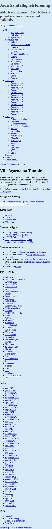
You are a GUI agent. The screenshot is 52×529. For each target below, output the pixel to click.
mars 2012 (9, 472)
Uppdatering (10, 220)
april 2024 (9, 412)
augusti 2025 (10, 400)
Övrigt (13, 152)
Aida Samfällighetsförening (25, 5)
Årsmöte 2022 (17, 90)
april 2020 (9, 445)
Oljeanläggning (17, 138)
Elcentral (14, 52)
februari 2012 (11, 474)
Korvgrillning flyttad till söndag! (19, 232)
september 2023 (12, 419)
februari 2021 (11, 434)
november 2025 (12, 393)
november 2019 (12, 450)
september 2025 (12, 398)
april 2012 (9, 469)
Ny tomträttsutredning (10, 202)
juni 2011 (9, 493)
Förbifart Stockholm (19, 54)
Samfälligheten (11, 40)
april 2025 (9, 402)
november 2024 (12, 407)
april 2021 (9, 431)
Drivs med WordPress (23, 528)
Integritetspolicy (17, 32)
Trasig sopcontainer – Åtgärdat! (18, 239)
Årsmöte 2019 (17, 97)
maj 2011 (9, 496)
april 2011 (9, 498)
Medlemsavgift (17, 66)
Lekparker (15, 64)
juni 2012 (9, 465)
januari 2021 (10, 436)
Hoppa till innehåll (15, 25)
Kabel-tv (14, 133)
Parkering (15, 68)
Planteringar (16, 140)
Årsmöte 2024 (17, 85)
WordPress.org (11, 523)
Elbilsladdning (11, 160)
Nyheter (8, 342)
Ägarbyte (15, 78)
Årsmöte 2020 (17, 95)
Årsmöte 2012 (17, 114)
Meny (3, 26)
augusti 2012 (10, 460)
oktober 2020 (11, 441)
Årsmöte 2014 (17, 109)
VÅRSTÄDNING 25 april (16, 235)
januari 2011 (10, 505)
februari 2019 (11, 455)
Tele (12, 145)
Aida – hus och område (20, 44)
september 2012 (12, 457)
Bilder (13, 76)
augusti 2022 (10, 424)
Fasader (14, 128)
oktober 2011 (10, 484)
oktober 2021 (11, 426)
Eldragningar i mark (19, 124)
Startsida (9, 217)
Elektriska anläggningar (21, 126)
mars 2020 (9, 448)
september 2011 (12, 486)
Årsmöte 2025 (17, 83)
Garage (14, 56)
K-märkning (16, 61)
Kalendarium (16, 35)
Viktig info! (10, 222)
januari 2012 (10, 477)
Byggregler (15, 47)
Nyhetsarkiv (16, 37)
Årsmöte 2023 (17, 88)
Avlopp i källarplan (19, 119)
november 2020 (12, 438)
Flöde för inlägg (12, 518)
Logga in (9, 516)
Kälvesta (14, 42)
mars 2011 (9, 501)
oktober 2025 (11, 395)
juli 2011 (9, 491)
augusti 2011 (10, 489)
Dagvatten (15, 121)
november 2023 (12, 417)
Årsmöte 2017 (17, 102)
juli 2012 (9, 462)
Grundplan (15, 131)
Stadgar (14, 73)
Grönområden (16, 59)
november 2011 (11, 481)
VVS (13, 150)
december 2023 (11, 414)
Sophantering (16, 71)
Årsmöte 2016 (17, 104)
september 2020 (12, 443)
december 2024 (11, 405)
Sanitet (13, 143)
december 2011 (11, 479)
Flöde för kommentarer (15, 521)
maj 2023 (9, 422)
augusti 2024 (10, 410)
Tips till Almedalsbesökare (34, 202)
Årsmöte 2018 (17, 100)
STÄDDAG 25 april (14, 237)
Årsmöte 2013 (17, 112)
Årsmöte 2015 (17, 107)
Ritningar (9, 116)
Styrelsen (9, 155)
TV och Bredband (18, 49)
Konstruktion (16, 136)
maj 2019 (9, 453)
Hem (7, 30)
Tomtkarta (15, 148)
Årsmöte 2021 (17, 92)
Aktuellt (22, 189)
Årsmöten (9, 80)
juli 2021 (9, 429)
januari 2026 (10, 390)
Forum (8, 157)
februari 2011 (11, 503)
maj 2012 (9, 467)
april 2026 (9, 388)
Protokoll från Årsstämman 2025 (19, 242)
